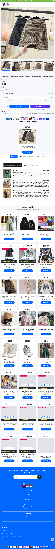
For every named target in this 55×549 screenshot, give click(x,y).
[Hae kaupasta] (50, 4)
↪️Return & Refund (33, 156)
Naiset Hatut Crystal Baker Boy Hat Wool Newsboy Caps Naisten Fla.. (9, 329)
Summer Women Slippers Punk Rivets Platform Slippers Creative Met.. (9, 424)
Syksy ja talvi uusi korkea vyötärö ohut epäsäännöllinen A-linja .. (27, 148)
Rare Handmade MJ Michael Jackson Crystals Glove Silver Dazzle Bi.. (27, 424)
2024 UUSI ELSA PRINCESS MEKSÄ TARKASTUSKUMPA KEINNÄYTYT (27, 456)
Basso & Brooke (29, 543)
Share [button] (3, 111)
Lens (7, 89)
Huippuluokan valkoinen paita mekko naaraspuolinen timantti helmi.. (46, 298)
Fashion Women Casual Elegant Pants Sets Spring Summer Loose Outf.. (45, 393)
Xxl (12, 89)
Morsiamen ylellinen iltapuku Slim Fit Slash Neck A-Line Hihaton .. (27, 298)
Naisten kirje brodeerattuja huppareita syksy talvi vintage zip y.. (46, 329)
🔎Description (22, 156)
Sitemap (4, 538)
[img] (26, 165)
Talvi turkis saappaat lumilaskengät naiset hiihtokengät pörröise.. (9, 361)
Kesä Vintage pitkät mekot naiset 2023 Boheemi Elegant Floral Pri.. (46, 361)
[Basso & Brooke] (6, 4)
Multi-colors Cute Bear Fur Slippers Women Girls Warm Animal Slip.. (45, 234)
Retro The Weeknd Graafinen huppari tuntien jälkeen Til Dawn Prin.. (27, 234)
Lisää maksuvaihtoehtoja (40, 109)
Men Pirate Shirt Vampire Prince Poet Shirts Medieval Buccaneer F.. (27, 393)
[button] (1, 0)
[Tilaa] (39, 477)
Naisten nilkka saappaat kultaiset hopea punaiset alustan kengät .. (27, 361)
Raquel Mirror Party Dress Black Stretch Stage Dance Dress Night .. (46, 266)
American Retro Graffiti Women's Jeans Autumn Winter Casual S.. (9, 266)
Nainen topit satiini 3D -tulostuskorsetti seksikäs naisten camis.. (9, 393)
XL (9, 89)
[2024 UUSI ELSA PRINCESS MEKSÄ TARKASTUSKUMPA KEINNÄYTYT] (27, 445)
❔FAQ (42, 156)
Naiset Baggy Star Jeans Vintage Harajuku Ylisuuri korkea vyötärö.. (46, 456)
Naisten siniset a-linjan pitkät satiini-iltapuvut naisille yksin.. (9, 233)
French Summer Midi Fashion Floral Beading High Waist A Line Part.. (27, 266)
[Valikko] (53, 4)
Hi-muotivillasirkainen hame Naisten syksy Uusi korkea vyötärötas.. (9, 298)
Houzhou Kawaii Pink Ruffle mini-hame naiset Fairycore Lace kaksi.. (27, 329)
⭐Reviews (13, 156)
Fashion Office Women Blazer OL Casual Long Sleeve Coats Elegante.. (9, 456)
